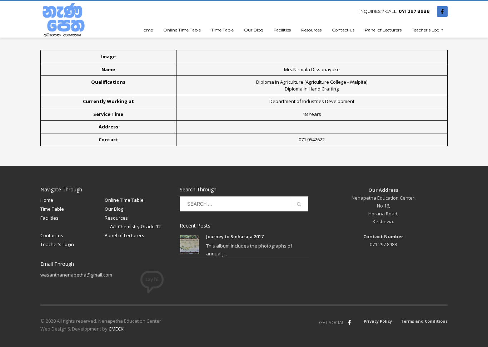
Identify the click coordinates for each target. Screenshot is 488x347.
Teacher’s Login (57, 244)
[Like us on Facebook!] (349, 322)
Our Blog (114, 209)
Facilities (49, 218)
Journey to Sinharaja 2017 (235, 236)
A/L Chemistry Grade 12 (135, 226)
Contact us (51, 235)
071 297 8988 (414, 11)
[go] (299, 204)
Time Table (52, 209)
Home (46, 200)
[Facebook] (442, 11)
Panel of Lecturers (124, 235)
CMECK (116, 329)
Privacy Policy (378, 321)
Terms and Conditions (424, 321)
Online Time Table (124, 200)
